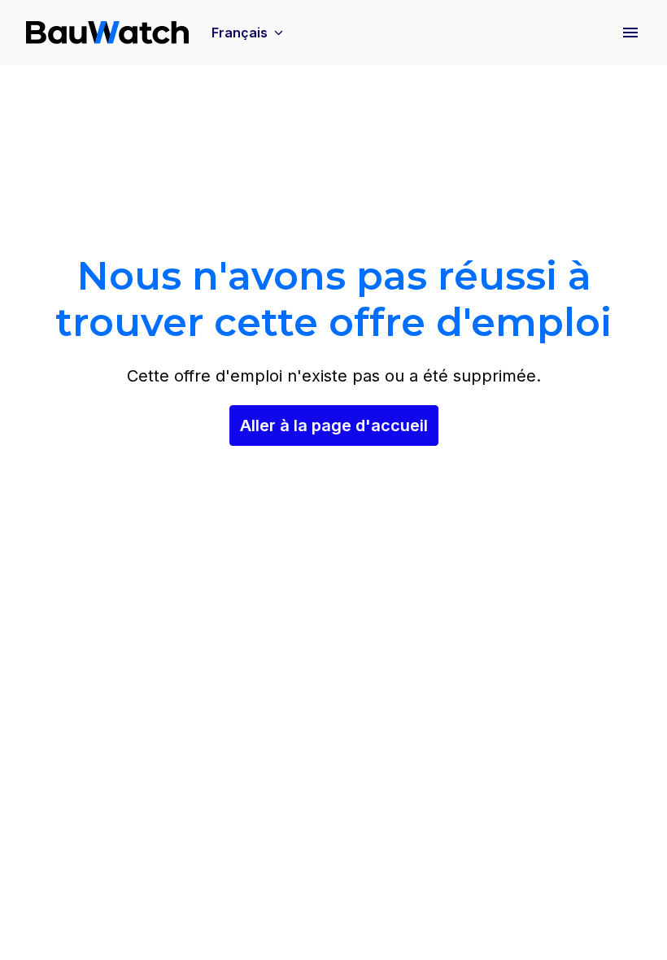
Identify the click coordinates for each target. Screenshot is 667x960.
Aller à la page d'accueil (334, 425)
